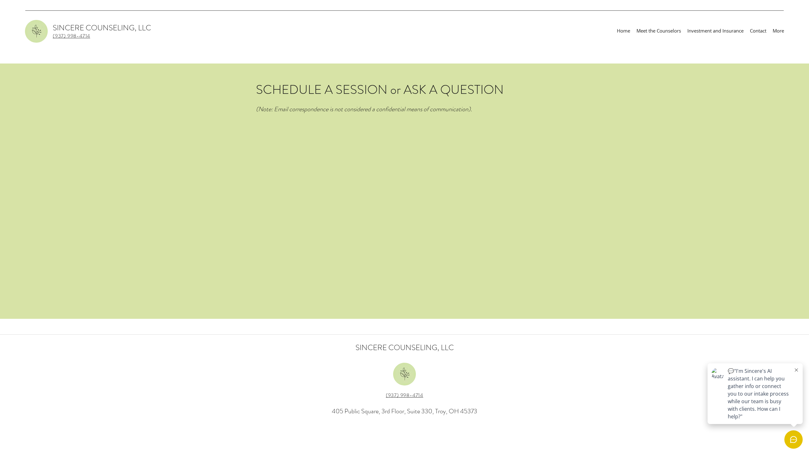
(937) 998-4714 (404, 395)
